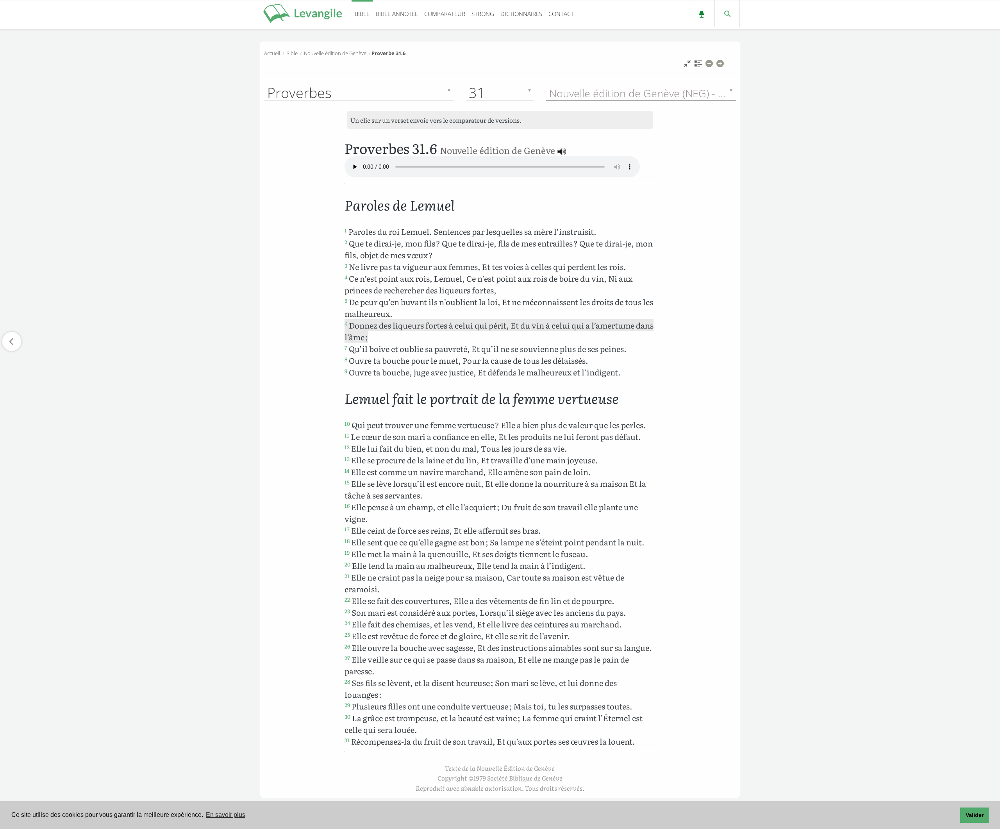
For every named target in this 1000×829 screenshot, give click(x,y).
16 (347, 505)
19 (347, 552)
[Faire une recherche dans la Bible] (726, 13)
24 (347, 623)
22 (347, 599)
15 (347, 482)
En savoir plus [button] (225, 814)
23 (347, 611)
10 (347, 423)
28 (347, 681)
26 (347, 646)
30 (347, 716)
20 (347, 564)
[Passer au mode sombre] (701, 13)
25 (347, 634)
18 (347, 541)
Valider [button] (975, 815)
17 (347, 529)
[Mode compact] (687, 65)
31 (347, 740)
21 (347, 576)
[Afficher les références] (698, 65)
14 (347, 470)
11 (347, 435)
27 (347, 658)
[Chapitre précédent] (11, 341)
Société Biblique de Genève (524, 778)
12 (347, 447)
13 (347, 459)
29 (347, 705)
